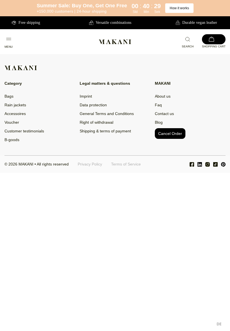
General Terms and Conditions (107, 113)
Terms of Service (126, 164)
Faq (158, 105)
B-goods (11, 139)
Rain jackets (15, 105)
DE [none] (219, 324)
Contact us (164, 113)
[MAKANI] (115, 41)
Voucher (11, 122)
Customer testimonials (24, 131)
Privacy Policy (90, 164)
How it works (179, 8)
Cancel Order (170, 133)
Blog (159, 122)
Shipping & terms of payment (105, 131)
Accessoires (15, 113)
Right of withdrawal (96, 122)
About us (163, 96)
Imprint (86, 96)
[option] (219, 324)
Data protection (93, 105)
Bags (8, 96)
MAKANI (26, 164)
